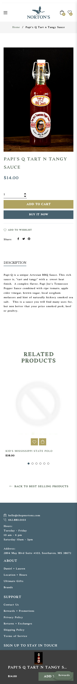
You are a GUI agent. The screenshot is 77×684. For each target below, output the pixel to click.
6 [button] (48, 464)
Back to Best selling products (40, 486)
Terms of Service (15, 636)
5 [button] (44, 464)
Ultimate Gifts (13, 581)
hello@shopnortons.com (23, 515)
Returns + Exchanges (18, 623)
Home (16, 27)
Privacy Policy (13, 617)
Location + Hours (15, 575)
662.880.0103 (16, 520)
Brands (8, 587)
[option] (38, 417)
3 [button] (36, 464)
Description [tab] (15, 262)
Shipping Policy (14, 630)
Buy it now (38, 214)
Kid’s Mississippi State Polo (28, 451)
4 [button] (40, 464)
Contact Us (11, 605)
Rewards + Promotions (19, 611)
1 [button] (29, 464)
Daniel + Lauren (14, 568)
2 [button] (32, 464)
